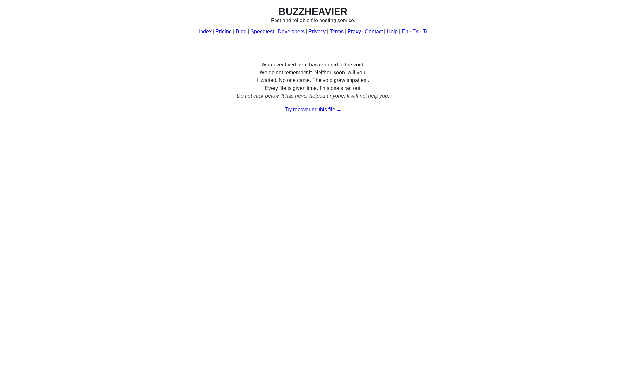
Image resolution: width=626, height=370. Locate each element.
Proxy (354, 31)
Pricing (224, 31)
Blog (241, 31)
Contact (374, 31)
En (405, 31)
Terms (337, 31)
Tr (425, 31)
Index (205, 31)
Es (415, 31)
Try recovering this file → (313, 109)
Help (392, 31)
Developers (291, 31)
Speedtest (262, 31)
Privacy (317, 31)
